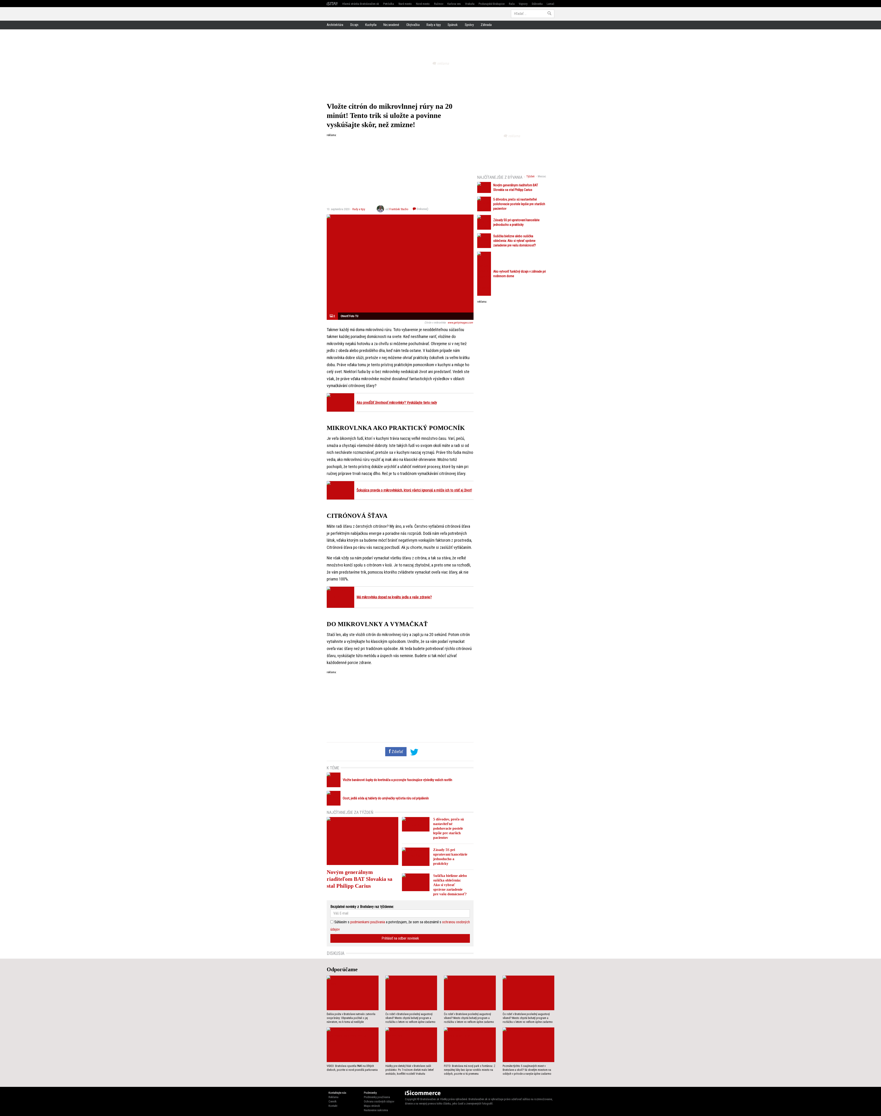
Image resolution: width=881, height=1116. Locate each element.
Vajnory (523, 4)
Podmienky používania (377, 1097)
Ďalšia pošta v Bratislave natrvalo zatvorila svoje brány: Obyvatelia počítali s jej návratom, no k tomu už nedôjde (351, 1018)
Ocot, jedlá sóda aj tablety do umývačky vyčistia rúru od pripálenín (386, 798)
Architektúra (335, 25)
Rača (512, 4)
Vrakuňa (469, 4)
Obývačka (413, 25)
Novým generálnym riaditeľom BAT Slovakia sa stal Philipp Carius (359, 879)
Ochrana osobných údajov (379, 1101)
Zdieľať (397, 751)
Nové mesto (423, 4)
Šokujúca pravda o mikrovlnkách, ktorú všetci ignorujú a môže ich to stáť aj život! (414, 490)
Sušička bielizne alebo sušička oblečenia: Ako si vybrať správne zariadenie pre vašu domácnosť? (450, 885)
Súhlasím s (341, 922)
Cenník (333, 1101)
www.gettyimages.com (460, 322)
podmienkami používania (367, 922)
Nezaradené (391, 25)
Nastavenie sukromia (376, 1110)
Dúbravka (537, 4)
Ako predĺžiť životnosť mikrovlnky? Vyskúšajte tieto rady (397, 402)
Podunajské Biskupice (492, 4)
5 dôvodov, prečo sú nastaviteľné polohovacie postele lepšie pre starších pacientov (448, 828)
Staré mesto (405, 4)
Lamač (550, 4)
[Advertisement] (400, 169)
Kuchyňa (370, 25)
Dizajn (354, 25)
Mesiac (542, 176)
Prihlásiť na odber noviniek (400, 938)
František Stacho (398, 209)
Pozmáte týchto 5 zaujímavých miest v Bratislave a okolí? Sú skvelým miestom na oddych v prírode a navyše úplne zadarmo (527, 1070)
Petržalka (388, 4)
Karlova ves (454, 4)
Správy (469, 25)
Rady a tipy (434, 25)
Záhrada (486, 25)
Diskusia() (422, 209)
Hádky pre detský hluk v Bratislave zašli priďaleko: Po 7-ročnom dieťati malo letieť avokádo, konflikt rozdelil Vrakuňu (409, 1070)
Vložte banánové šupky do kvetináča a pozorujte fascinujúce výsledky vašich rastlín (397, 780)
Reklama (333, 1097)
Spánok (453, 25)
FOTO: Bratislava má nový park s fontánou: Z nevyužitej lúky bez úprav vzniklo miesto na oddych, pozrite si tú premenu (469, 1070)
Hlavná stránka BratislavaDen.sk (360, 4)
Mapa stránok (372, 1106)
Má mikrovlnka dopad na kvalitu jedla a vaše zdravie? (394, 597)
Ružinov (438, 4)
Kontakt (333, 1106)
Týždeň (530, 176)
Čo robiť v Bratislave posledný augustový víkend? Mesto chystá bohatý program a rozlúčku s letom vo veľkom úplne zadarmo (410, 1018)
